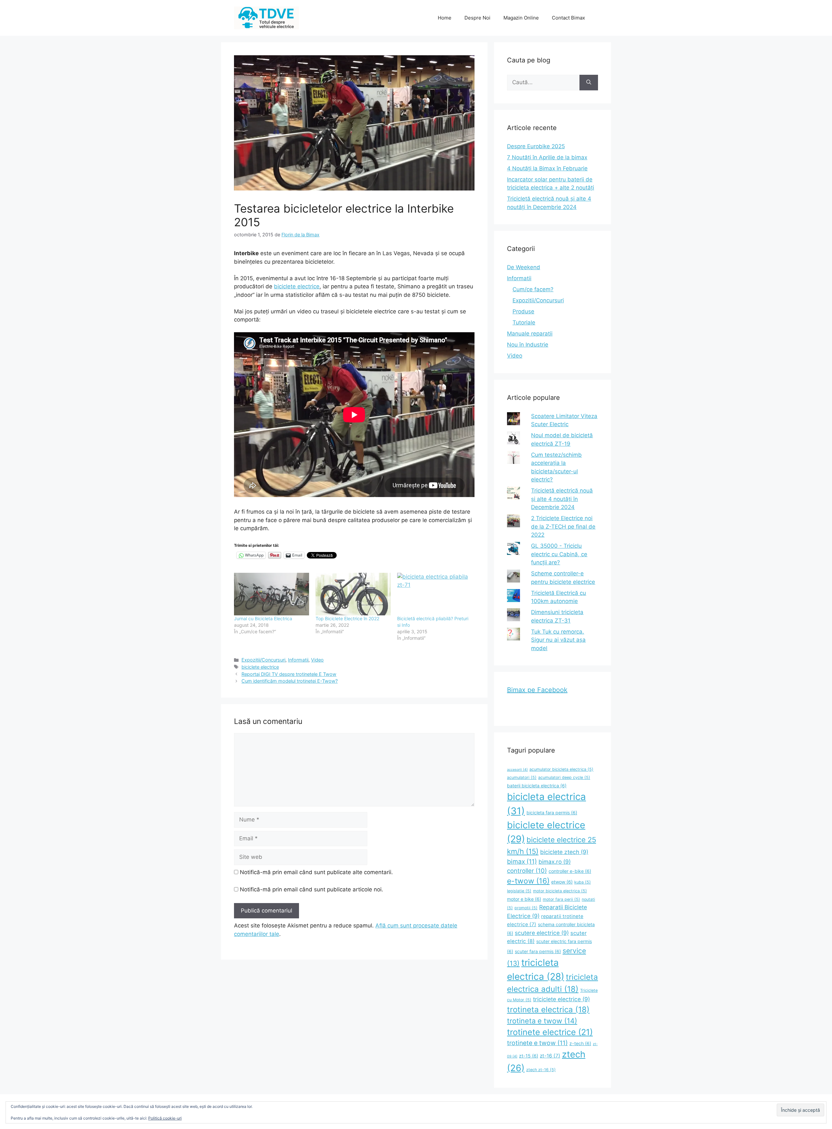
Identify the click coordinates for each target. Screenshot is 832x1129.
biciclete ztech (564, 851)
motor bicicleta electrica (560, 890)
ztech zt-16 (541, 1069)
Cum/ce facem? (533, 289)
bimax (522, 861)
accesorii (517, 770)
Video (317, 660)
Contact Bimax (568, 18)
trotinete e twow (537, 1043)
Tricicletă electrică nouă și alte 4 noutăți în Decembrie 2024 (562, 498)
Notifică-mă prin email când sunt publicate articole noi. (311, 889)
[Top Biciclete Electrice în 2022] (353, 594)
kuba (582, 882)
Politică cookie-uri (165, 1118)
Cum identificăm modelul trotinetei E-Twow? (289, 681)
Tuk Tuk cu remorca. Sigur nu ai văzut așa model (558, 639)
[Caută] (588, 82)
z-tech (580, 1043)
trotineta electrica (548, 1009)
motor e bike (524, 899)
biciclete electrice (296, 286)
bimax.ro (555, 861)
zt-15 (528, 1055)
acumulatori (522, 777)
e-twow (528, 881)
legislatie (519, 890)
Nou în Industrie (527, 344)
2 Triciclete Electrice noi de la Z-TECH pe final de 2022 (563, 526)
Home (444, 18)
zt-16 (550, 1056)
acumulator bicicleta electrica (561, 769)
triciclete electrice (561, 999)
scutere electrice (542, 932)
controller (527, 870)
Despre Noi (477, 18)
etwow (562, 882)
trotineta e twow (542, 1021)
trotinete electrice (550, 1032)
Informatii (298, 660)
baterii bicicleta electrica (536, 785)
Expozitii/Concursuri (263, 660)
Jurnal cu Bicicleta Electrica (263, 618)
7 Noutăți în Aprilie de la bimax (547, 157)
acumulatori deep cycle (564, 777)
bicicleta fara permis (551, 812)
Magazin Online (521, 18)
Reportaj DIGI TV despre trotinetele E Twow (288, 674)
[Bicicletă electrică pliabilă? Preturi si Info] (434, 594)
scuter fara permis (538, 951)
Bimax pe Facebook (537, 690)
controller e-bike (570, 871)
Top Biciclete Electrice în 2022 (347, 618)
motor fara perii (561, 899)
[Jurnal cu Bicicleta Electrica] (271, 594)
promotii (526, 907)
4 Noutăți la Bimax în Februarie (547, 168)
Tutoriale (524, 322)
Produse (523, 311)
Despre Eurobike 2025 (536, 146)
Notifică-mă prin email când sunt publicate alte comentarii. (316, 872)
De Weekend (523, 267)
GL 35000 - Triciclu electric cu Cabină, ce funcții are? (559, 554)
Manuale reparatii (529, 333)
